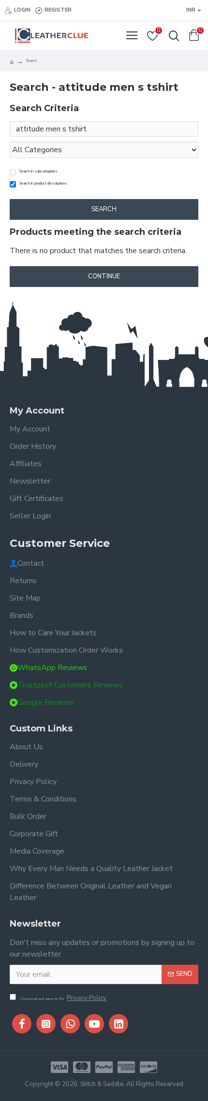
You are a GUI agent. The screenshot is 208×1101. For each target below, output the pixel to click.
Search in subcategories (38, 171)
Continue (104, 276)
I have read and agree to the (62, 998)
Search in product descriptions (43, 183)
